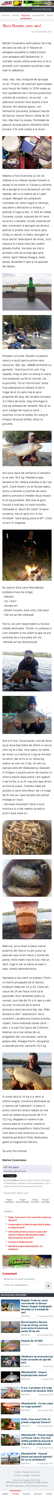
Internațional (38, 15)
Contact (17, 1472)
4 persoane (8, 1171)
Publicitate (35, 1475)
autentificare (42, 9)
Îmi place (14, 1167)
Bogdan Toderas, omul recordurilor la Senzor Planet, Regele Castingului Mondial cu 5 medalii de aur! (36, 1306)
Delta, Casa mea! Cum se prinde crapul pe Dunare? (36, 1421)
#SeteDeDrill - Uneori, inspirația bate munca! (34, 1374)
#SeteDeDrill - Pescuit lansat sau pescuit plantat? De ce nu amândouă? (36, 1456)
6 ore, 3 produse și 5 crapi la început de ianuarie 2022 (37, 1389)
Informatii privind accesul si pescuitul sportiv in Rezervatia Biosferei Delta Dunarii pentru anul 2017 (27, 1234)
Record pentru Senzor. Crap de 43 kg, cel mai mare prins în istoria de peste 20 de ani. (34, 1327)
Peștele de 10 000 (32, 1340)
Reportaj (26, 15)
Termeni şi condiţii (21, 1475)
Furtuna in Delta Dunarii (20, 1242)
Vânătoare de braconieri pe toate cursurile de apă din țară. (37, 1359)
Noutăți (15, 15)
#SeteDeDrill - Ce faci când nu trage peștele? (37, 1405)
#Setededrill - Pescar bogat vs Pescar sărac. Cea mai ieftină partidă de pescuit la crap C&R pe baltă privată (37, 1439)
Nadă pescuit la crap (31, 1472)
